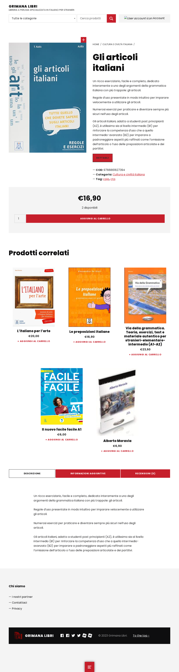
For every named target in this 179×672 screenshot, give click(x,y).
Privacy (17, 609)
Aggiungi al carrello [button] (35, 341)
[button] (83, 40)
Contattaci (19, 603)
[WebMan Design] (84, 635)
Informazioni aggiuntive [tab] (88, 473)
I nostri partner (22, 597)
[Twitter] (73, 635)
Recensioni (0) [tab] (145, 473)
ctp (112, 179)
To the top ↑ (141, 636)
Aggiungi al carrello (95, 218)
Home (96, 44)
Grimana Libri (23, 6)
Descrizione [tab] (32, 473)
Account (158, 18)
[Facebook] (62, 635)
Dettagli (102, 157)
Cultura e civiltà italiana (117, 44)
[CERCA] (111, 18)
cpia (106, 179)
